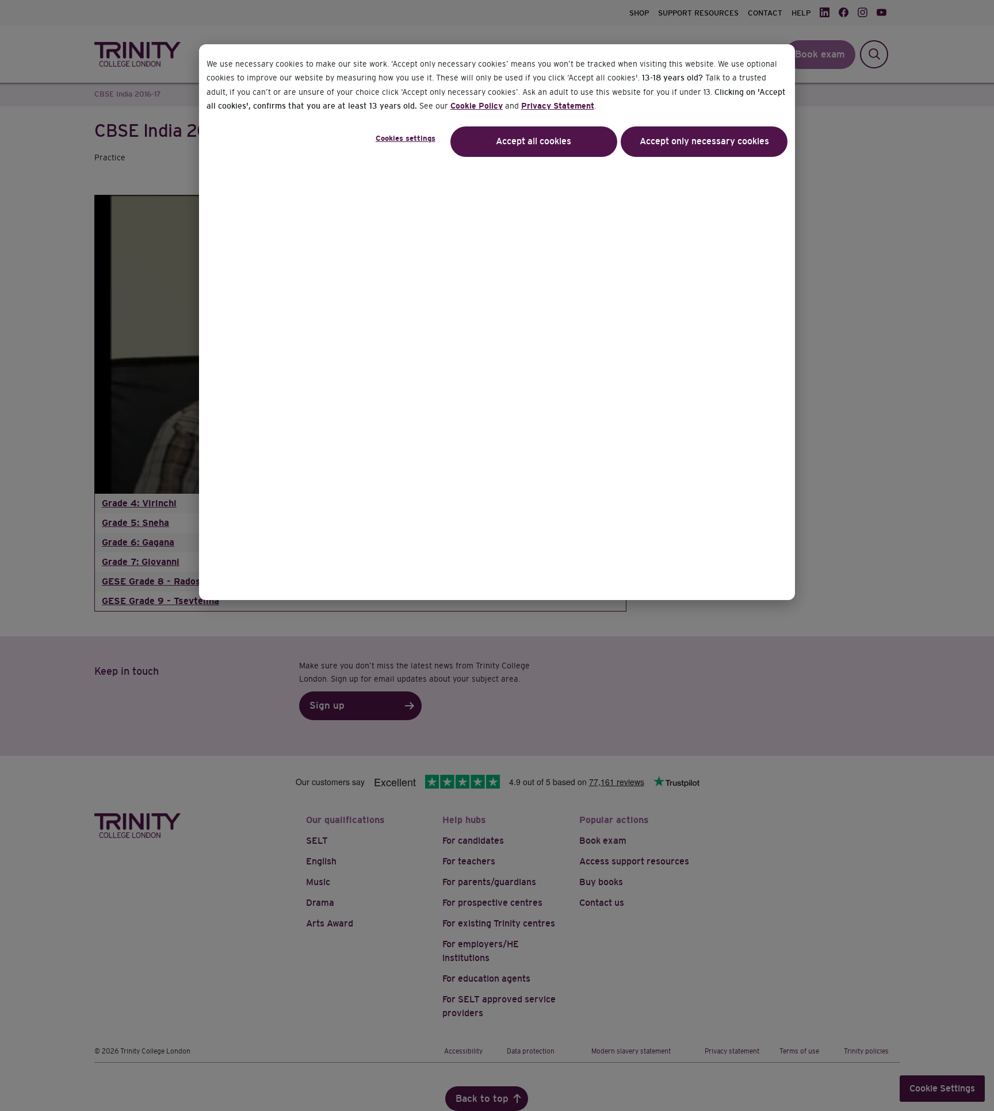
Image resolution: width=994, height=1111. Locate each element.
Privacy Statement (557, 105)
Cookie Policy (476, 105)
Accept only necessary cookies (704, 141)
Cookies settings (405, 138)
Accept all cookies (533, 141)
